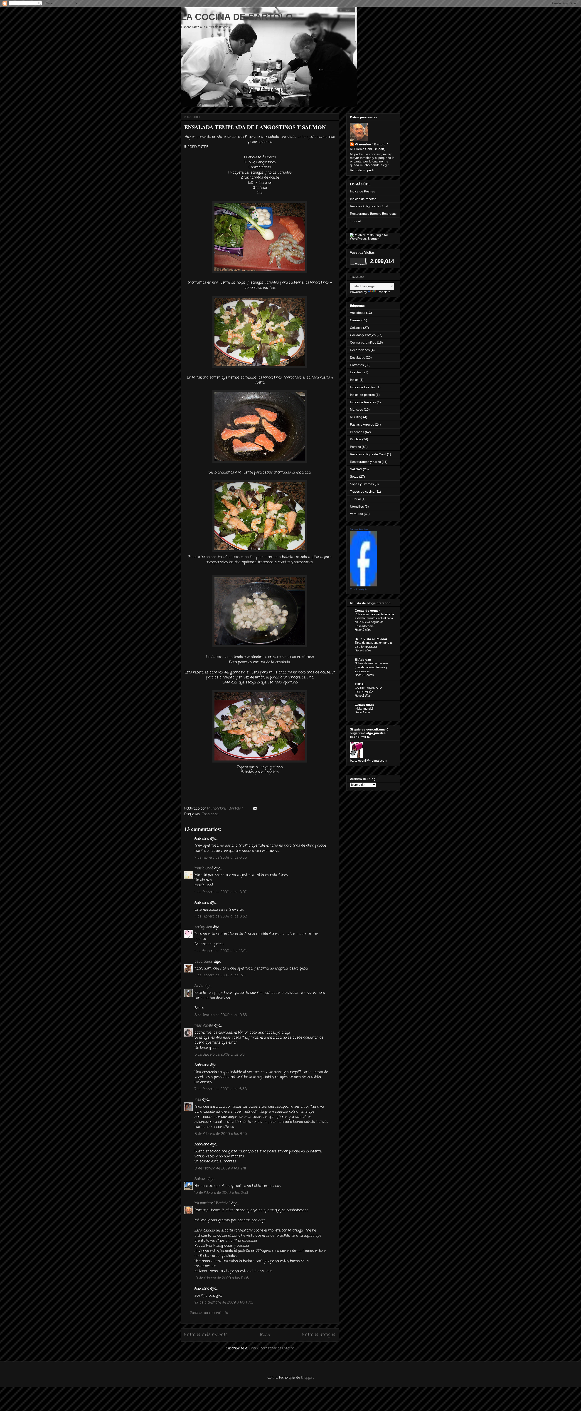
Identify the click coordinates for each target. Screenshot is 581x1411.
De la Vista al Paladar (371, 639)
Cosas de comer (367, 610)
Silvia (198, 986)
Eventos (356, 372)
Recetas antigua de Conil (368, 454)
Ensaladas (210, 814)
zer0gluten (203, 927)
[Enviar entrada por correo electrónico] (254, 808)
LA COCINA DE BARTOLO (237, 17)
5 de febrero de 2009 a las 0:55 (220, 1015)
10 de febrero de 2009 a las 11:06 (221, 1278)
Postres (355, 447)
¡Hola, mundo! (364, 708)
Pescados (357, 432)
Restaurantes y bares (365, 462)
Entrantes (357, 365)
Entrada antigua (318, 1334)
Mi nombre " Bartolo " (212, 1203)
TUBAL (360, 684)
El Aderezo (363, 659)
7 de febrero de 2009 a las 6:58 (220, 1089)
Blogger (307, 1378)
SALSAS (356, 469)
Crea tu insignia (358, 589)
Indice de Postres (362, 191)
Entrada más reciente (205, 1334)
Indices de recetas (363, 199)
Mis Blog (356, 417)
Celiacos (356, 327)
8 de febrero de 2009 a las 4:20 (220, 1134)
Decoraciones (360, 350)
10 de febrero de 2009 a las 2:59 (221, 1193)
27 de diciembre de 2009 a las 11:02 (223, 1302)
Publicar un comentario (209, 1313)
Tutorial (355, 221)
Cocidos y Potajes (363, 335)
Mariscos (356, 409)
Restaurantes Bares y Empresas (373, 213)
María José (203, 868)
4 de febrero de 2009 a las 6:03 (220, 857)
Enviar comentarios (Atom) (271, 1348)
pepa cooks (203, 962)
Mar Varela (203, 1025)
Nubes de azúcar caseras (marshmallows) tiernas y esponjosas (371, 667)
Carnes (355, 320)
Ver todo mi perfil (362, 170)
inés (197, 1099)
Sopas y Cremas (362, 484)
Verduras (356, 514)
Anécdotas (357, 312)
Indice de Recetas (363, 402)
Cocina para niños (363, 342)
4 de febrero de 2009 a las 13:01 (220, 951)
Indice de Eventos (363, 387)
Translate (383, 292)
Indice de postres (362, 394)
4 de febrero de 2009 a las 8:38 (220, 916)
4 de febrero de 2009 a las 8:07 (220, 892)
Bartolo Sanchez (359, 529)
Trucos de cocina (362, 491)
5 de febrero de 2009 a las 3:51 (220, 1054)
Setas (354, 476)
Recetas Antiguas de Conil (369, 206)
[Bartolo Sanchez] (363, 585)
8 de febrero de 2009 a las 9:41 (220, 1168)
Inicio (265, 1334)
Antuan (200, 1179)
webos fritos (364, 705)
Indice (354, 379)
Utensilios (357, 506)
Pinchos (355, 439)
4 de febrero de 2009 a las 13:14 (220, 975)
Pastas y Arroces (362, 424)
